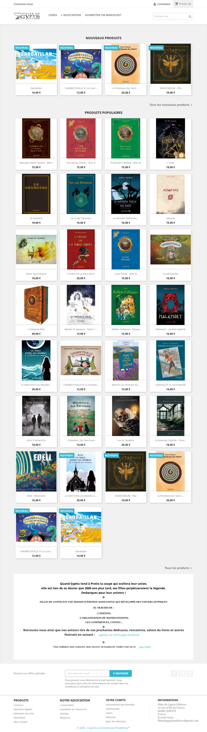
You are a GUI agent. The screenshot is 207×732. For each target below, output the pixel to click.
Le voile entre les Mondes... (36, 384)
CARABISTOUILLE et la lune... (81, 88)
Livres (53, 15)
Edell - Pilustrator (36, 495)
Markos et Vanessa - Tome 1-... (81, 329)
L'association (71, 15)
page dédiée (145, 647)
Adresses (111, 717)
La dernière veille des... (126, 218)
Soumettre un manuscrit (103, 15)
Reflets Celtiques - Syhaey (126, 329)
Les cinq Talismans (81, 218)
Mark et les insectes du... (126, 384)
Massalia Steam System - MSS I (36, 162)
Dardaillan (36, 88)
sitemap (64, 713)
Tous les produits (179, 568)
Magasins (65, 717)
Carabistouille (170, 273)
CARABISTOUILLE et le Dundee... (81, 384)
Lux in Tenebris (125, 440)
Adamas (170, 218)
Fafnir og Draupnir (36, 273)
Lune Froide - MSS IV (126, 273)
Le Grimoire (36, 218)
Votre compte (116, 700)
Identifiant (19, 717)
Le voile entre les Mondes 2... (81, 495)
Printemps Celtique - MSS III (125, 162)
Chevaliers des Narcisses (81, 440)
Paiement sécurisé (24, 713)
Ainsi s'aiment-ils (36, 440)
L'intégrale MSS (36, 329)
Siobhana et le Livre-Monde (170, 384)
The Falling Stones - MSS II (80, 162)
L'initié (170, 162)
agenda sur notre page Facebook (119, 635)
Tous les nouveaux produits (171, 105)
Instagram (189, 673)
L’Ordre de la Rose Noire (81, 273)
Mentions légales (23, 709)
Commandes (113, 708)
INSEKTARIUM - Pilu (170, 88)
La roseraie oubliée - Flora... (170, 440)
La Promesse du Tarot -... (125, 88)
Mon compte (20, 721)
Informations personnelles (120, 704)
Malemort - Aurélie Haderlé (170, 329)
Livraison (18, 705)
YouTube (182, 673)
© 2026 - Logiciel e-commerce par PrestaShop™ (103, 727)
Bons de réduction (116, 721)
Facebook (174, 673)
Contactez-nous (23, 4)
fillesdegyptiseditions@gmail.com (178, 720)
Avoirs (109, 713)
